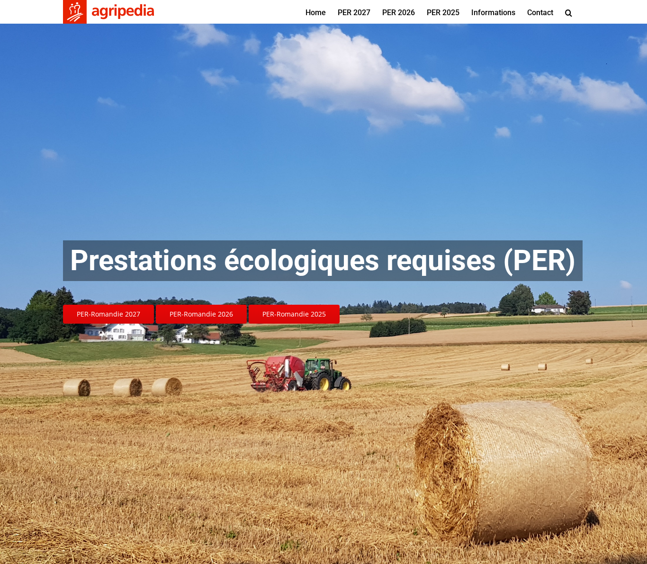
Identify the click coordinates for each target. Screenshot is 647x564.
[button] (568, 12)
